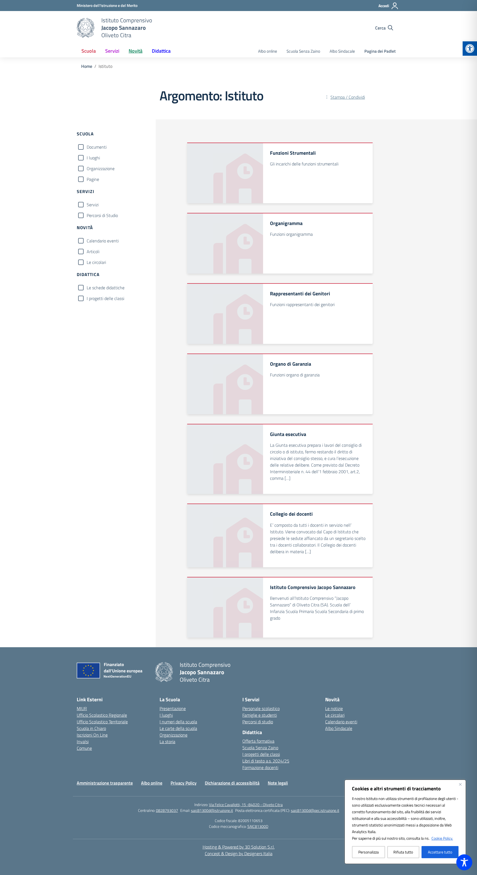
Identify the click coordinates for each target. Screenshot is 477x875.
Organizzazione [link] (173, 735)
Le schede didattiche (105, 287)
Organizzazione (101, 168)
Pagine (93, 179)
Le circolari (96, 262)
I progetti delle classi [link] (261, 754)
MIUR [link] (82, 708)
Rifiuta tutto (403, 852)
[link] (470, 48)
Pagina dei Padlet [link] (380, 51)
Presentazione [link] (173, 708)
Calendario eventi (103, 240)
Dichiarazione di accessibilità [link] (232, 783)
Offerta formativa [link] (258, 741)
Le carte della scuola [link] (178, 728)
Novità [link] (135, 51)
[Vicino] (460, 784)
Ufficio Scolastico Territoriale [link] (102, 721)
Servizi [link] (112, 51)
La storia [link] (167, 741)
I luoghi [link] (166, 715)
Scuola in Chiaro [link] (91, 728)
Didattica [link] (161, 51)
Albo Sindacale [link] (342, 51)
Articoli (93, 251)
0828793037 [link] (167, 810)
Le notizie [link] (334, 708)
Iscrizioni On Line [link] (92, 735)
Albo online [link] (267, 51)
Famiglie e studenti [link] (259, 715)
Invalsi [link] (83, 741)
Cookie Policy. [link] (442, 838)
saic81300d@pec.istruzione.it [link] (315, 810)
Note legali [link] (278, 783)
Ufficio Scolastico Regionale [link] (102, 715)
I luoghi (93, 157)
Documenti (97, 147)
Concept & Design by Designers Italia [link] (238, 853)
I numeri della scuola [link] (178, 721)
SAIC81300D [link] (257, 826)
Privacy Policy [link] (184, 783)
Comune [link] (84, 748)
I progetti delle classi (105, 298)
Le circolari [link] (334, 715)
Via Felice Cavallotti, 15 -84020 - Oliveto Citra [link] (246, 804)
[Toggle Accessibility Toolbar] (464, 862)
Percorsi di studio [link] (257, 721)
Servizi (93, 204)
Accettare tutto (440, 852)
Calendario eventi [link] (341, 721)
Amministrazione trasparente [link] (105, 783)
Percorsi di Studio (102, 215)
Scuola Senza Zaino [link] (303, 51)
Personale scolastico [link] (261, 708)
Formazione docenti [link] (260, 767)
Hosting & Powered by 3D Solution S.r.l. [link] (239, 847)
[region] (405, 822)
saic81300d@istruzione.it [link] (212, 810)
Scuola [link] (88, 51)
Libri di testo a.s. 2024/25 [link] (265, 761)
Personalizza (368, 852)
